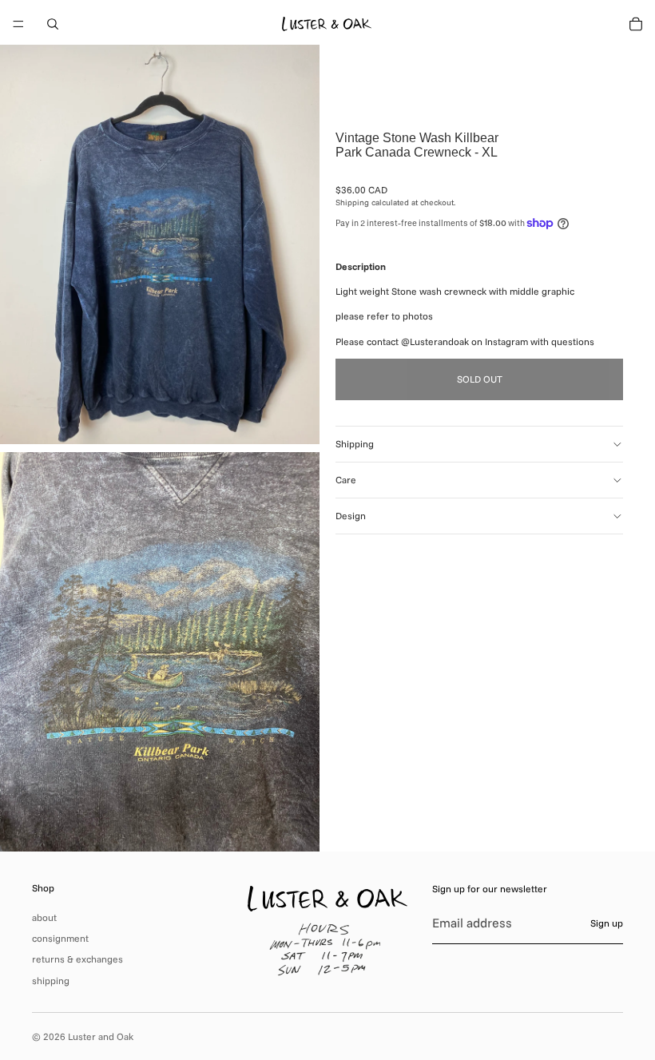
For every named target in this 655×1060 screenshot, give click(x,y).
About (44, 917)
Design (350, 516)
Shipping (354, 444)
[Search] (52, 24)
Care (345, 480)
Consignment (60, 938)
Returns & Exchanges (77, 959)
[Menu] (18, 24)
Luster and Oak (100, 1036)
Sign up (606, 923)
